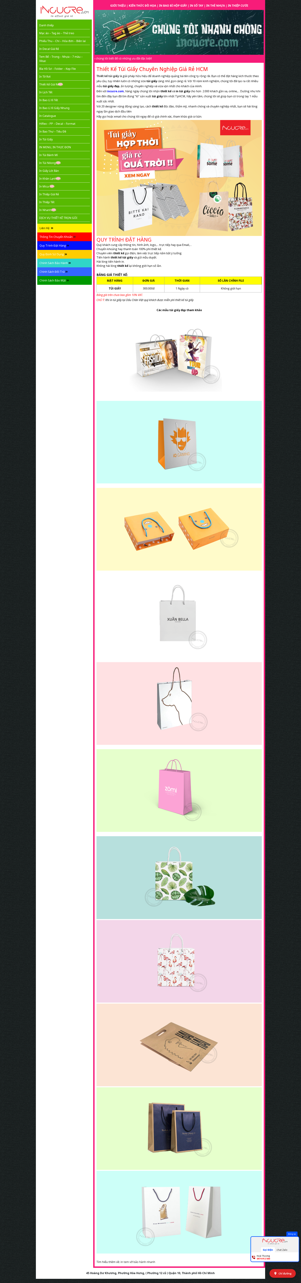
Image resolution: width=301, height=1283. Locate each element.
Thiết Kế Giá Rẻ (49, 84)
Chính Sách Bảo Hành (54, 263)
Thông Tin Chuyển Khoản (56, 237)
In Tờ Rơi (45, 76)
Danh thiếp (46, 25)
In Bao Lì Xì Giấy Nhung (54, 108)
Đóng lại (292, 1234)
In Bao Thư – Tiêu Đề (52, 131)
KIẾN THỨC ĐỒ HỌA (142, 5)
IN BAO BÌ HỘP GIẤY (173, 5)
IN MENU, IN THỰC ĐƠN (55, 147)
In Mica (44, 186)
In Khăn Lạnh (47, 178)
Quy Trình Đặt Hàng (53, 245)
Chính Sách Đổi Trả (52, 272)
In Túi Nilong (47, 163)
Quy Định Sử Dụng (52, 254)
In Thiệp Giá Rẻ (49, 194)
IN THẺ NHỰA (215, 5)
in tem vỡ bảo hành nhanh (138, 1262)
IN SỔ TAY (196, 5)
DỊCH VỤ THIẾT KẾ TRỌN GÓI (58, 218)
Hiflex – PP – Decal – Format (57, 124)
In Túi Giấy (46, 139)
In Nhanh (45, 210)
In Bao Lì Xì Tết (48, 100)
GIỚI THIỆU (118, 5)
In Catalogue (47, 116)
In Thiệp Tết (47, 202)
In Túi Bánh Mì (48, 155)
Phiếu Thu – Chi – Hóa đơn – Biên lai (62, 41)
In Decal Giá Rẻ (49, 49)
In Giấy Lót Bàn (49, 171)
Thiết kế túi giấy (108, 76)
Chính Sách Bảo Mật (53, 280)
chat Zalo (282, 1249)
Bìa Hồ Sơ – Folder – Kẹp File (57, 69)
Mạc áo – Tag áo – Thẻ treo (56, 33)
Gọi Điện (268, 1249)
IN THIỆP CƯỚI (238, 5)
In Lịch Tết (45, 92)
